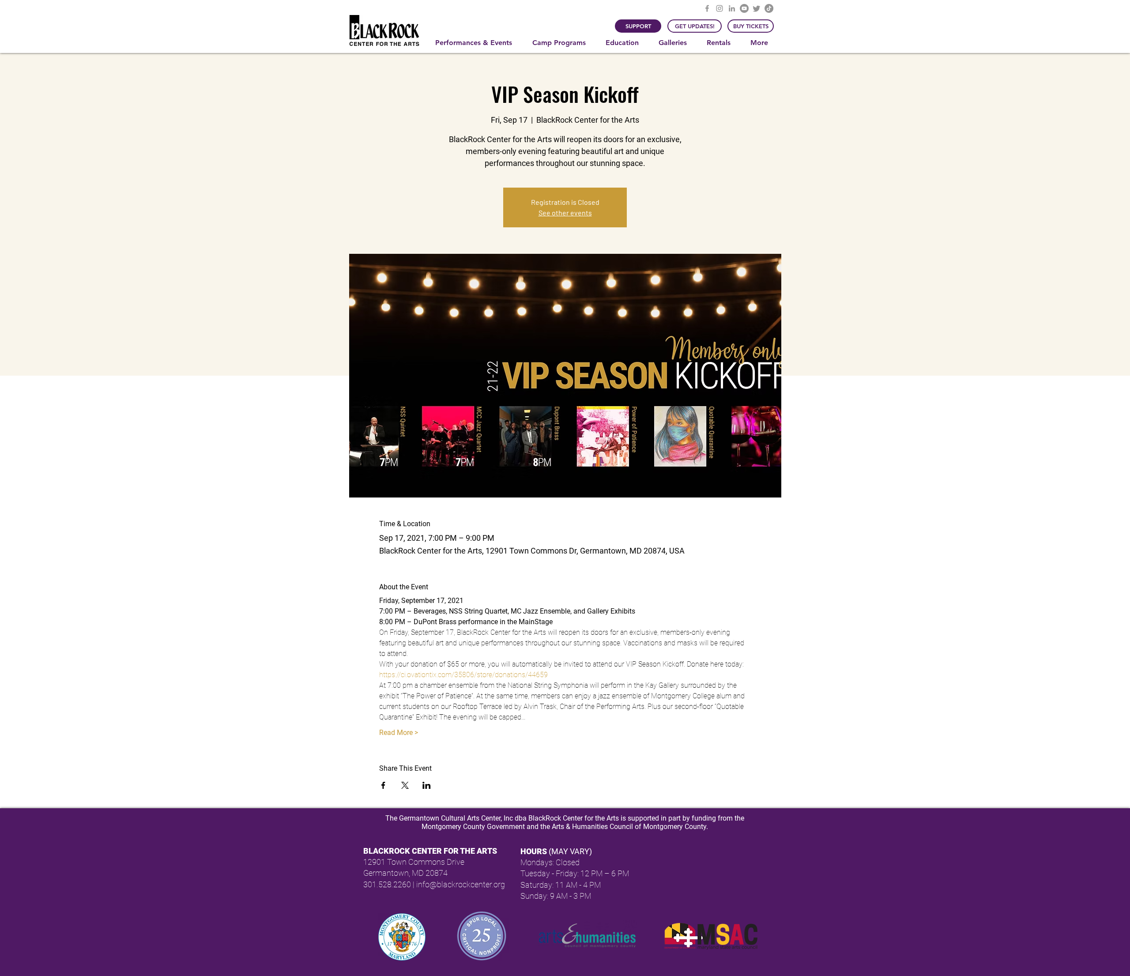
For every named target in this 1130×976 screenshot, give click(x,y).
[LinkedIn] (731, 8)
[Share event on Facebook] (383, 785)
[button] (477, 42)
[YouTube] (744, 8)
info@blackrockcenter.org (460, 884)
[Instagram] (719, 8)
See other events (565, 212)
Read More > (398, 732)
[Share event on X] (405, 785)
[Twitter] (756, 8)
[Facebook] (707, 8)
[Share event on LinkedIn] (426, 785)
